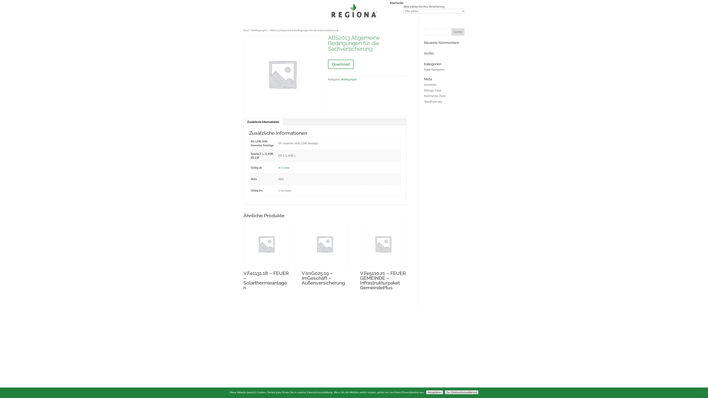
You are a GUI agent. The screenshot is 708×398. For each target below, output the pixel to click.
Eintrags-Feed (432, 90)
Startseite (397, 3)
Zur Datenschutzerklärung (461, 392)
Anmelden (430, 84)
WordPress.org (433, 101)
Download (341, 64)
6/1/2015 (283, 167)
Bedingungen (259, 30)
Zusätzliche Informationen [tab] (263, 122)
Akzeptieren (435, 392)
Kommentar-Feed (434, 96)
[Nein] (703, 393)
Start (246, 30)
